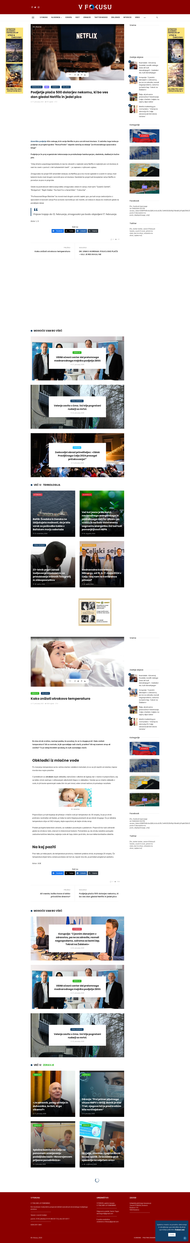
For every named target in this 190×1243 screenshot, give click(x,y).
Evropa (68, 17)
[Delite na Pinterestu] (82, 681)
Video (137, 17)
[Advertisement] (75, 121)
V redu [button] (172, 1235)
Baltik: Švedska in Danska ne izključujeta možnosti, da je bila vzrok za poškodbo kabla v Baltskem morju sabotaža (51, 524)
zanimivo (55, 87)
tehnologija (36, 87)
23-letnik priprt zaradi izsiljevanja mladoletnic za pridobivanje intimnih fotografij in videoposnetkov (52, 575)
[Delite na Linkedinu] (85, 681)
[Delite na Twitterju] (78, 681)
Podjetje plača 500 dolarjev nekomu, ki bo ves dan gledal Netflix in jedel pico (99, 895)
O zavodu (137, 1237)
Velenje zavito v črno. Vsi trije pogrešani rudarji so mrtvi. (77, 407)
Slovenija (55, 17)
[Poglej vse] (144, 136)
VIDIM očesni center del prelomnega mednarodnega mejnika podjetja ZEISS (77, 359)
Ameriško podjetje (39, 141)
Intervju (127, 17)
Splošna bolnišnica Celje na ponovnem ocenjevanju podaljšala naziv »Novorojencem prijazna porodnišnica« (52, 1155)
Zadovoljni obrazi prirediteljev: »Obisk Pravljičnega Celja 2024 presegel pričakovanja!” (77, 456)
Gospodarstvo (89, 545)
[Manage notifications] (185, 1238)
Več (46, 87)
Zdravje (87, 17)
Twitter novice (101, 17)
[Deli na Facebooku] (75, 681)
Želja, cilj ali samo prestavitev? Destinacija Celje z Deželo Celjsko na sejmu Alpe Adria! (149, 98)
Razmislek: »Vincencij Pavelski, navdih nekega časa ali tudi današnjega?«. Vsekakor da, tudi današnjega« (149, 68)
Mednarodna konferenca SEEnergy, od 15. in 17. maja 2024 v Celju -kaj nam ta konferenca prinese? (101, 575)
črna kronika (39, 545)
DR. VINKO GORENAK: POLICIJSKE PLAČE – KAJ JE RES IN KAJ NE (98, 253)
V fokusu (44, 17)
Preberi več (180, 1229)
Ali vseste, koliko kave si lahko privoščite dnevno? (55, 895)
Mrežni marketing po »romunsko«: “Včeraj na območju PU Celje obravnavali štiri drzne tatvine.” (148, 111)
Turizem (77, 447)
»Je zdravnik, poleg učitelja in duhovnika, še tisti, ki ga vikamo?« (50, 1106)
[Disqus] (77, 294)
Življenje (115, 17)
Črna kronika (77, 401)
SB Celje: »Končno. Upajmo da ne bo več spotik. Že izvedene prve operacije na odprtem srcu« (101, 1157)
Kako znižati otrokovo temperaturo (52, 251)
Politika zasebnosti (151, 1237)
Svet (77, 17)
